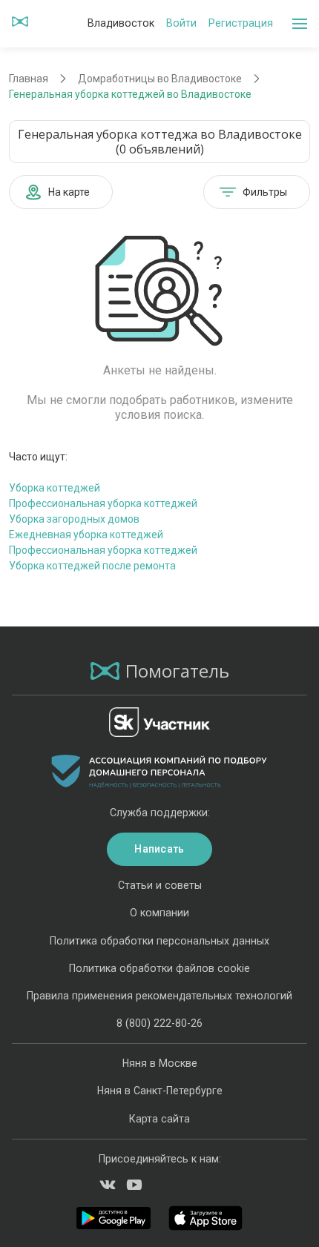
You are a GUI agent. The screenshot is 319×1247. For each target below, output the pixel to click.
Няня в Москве (159, 1063)
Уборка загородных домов (74, 519)
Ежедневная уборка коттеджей (86, 534)
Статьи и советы (160, 885)
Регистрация (240, 23)
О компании (159, 913)
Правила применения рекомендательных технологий (159, 996)
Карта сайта (159, 1119)
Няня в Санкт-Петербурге (160, 1090)
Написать (159, 849)
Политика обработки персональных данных (159, 941)
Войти (181, 23)
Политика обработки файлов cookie (159, 968)
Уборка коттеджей (54, 488)
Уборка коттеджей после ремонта (92, 566)
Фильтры (265, 192)
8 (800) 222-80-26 (159, 1023)
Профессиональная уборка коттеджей (103, 503)
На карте (69, 192)
